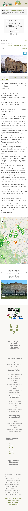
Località (11, 450)
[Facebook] (11, 325)
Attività (11, 448)
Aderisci (11, 454)
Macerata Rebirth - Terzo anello (17, 45)
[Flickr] (17, 330)
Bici (10, 444)
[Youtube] (11, 330)
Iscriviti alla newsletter (13, 464)
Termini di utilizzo (10, 498)
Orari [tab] (24, 77)
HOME (7, 10)
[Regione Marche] (14, 310)
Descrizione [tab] (5, 79)
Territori (11, 452)
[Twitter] (17, 327)
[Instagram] (16, 325)
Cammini (12, 446)
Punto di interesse (16, 10)
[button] (15, 242)
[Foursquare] (14, 333)
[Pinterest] (11, 327)
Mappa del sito (13, 461)
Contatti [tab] (15, 77)
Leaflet (18, 263)
